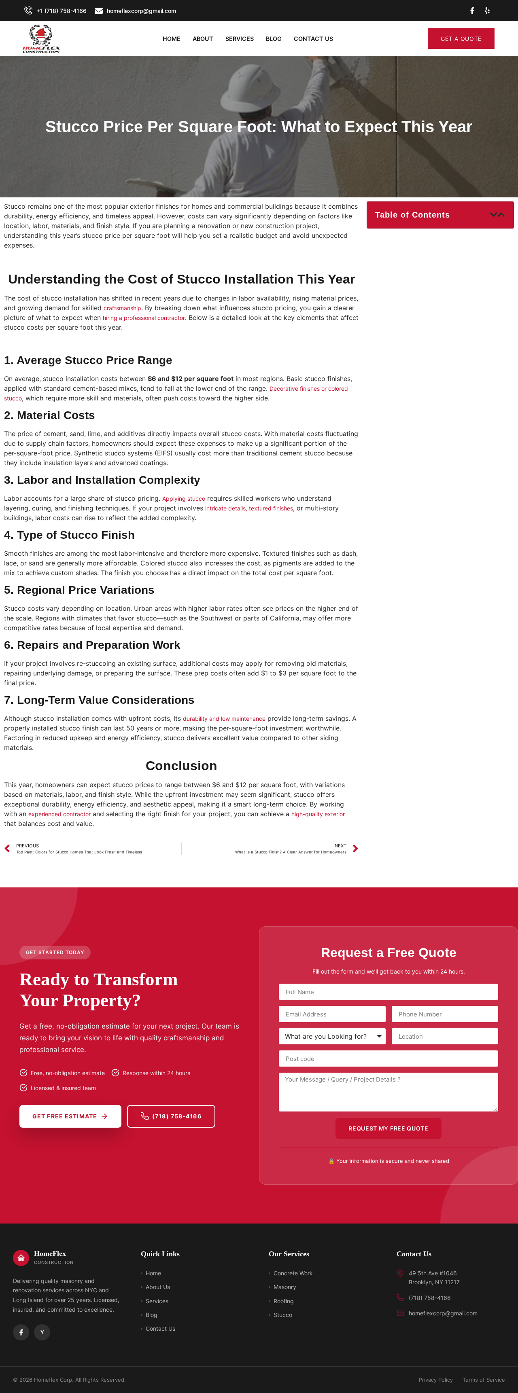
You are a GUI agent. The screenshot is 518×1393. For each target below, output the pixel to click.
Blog (274, 38)
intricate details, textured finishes (249, 508)
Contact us (313, 38)
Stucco (283, 1314)
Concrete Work (293, 1273)
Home (171, 38)
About (203, 38)
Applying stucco (183, 498)
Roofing (284, 1301)
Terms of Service (484, 1379)
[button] (494, 215)
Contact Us (160, 1328)
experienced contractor (59, 814)
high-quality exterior (318, 814)
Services (239, 38)
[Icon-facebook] (472, 10)
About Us (158, 1286)
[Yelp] (487, 10)
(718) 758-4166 (177, 1116)
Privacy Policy (436, 1379)
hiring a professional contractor (144, 317)
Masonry (285, 1286)
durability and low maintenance (224, 718)
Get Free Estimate (64, 1116)
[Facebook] (21, 1332)
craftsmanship (122, 308)
